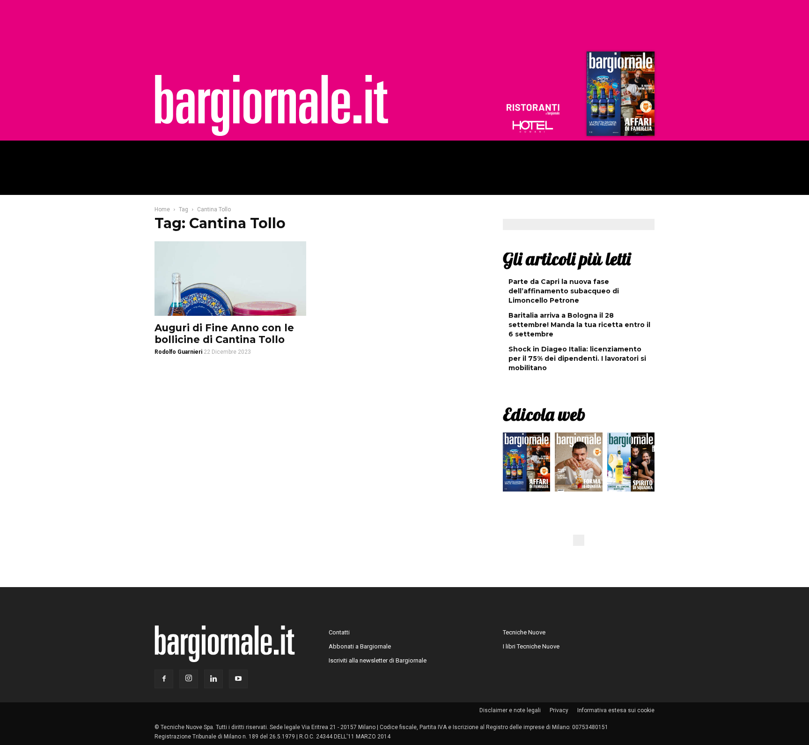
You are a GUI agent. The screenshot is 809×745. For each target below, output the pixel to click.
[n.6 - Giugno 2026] (578, 464)
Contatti (339, 632)
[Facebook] (163, 679)
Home (162, 209)
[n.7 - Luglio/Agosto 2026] (619, 96)
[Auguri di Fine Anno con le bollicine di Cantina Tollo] (230, 278)
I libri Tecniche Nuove (531, 646)
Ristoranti (533, 109)
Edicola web (544, 414)
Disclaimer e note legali (510, 710)
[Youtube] (238, 679)
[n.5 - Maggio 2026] (631, 464)
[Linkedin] (213, 679)
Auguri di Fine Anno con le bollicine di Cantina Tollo (224, 333)
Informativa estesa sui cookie (616, 710)
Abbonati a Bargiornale (360, 646)
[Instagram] (188, 679)
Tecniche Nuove (524, 632)
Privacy (559, 710)
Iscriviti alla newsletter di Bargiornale (378, 660)
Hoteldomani (533, 126)
